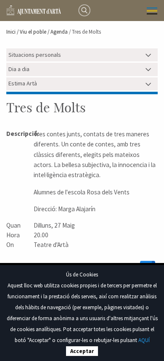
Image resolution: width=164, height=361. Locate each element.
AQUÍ (144, 340)
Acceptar (82, 351)
